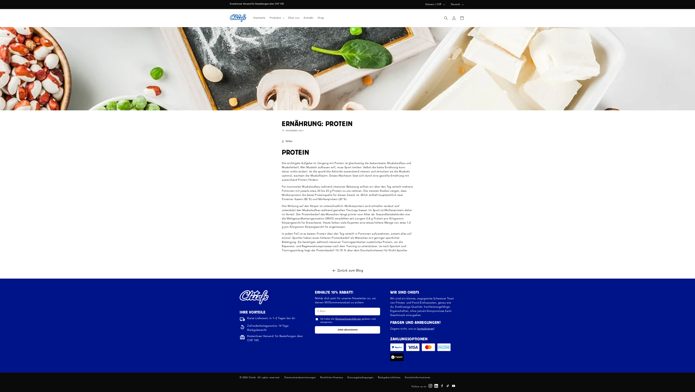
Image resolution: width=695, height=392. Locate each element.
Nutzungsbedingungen (360, 377)
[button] (277, 18)
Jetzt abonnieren (348, 330)
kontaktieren (425, 329)
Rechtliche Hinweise (331, 377)
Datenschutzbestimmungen (300, 377)
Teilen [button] (289, 141)
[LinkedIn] (436, 386)
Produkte (275, 18)
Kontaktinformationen (417, 377)
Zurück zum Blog (350, 270)
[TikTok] (448, 386)
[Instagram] (430, 386)
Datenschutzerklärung (348, 319)
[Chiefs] (254, 297)
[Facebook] (442, 386)
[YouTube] (453, 386)
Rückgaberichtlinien (389, 377)
